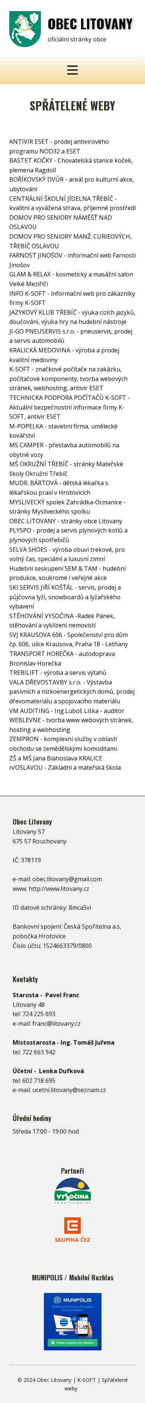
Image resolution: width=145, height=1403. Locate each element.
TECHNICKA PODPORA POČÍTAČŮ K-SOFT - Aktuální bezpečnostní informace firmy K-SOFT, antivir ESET (69, 407)
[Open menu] (72, 70)
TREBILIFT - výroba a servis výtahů (57, 673)
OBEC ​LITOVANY (90, 23)
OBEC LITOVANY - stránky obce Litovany (65, 521)
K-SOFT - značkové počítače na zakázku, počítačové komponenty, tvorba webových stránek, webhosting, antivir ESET (68, 378)
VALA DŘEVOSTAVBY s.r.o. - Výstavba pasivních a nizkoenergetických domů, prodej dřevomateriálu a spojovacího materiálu (72, 691)
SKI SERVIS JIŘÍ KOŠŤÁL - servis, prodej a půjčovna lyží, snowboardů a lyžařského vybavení (65, 596)
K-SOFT (86, 1379)
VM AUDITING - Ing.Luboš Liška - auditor (66, 711)
